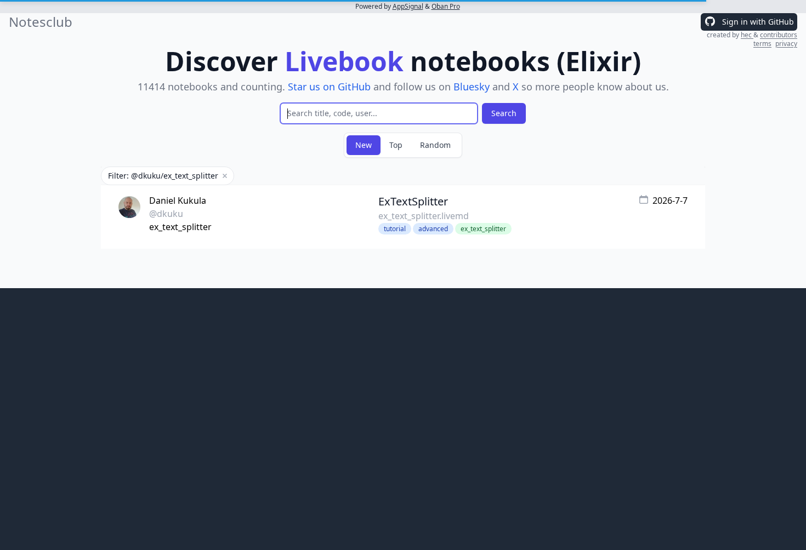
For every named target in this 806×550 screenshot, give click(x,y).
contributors (778, 34)
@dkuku (166, 214)
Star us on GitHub (329, 86)
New (363, 145)
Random (435, 145)
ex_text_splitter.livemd (423, 216)
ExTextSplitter (413, 201)
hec (747, 34)
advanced (433, 228)
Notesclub (40, 22)
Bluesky (471, 86)
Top (395, 145)
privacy (786, 43)
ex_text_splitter (180, 227)
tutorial (395, 228)
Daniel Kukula (177, 200)
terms (762, 43)
